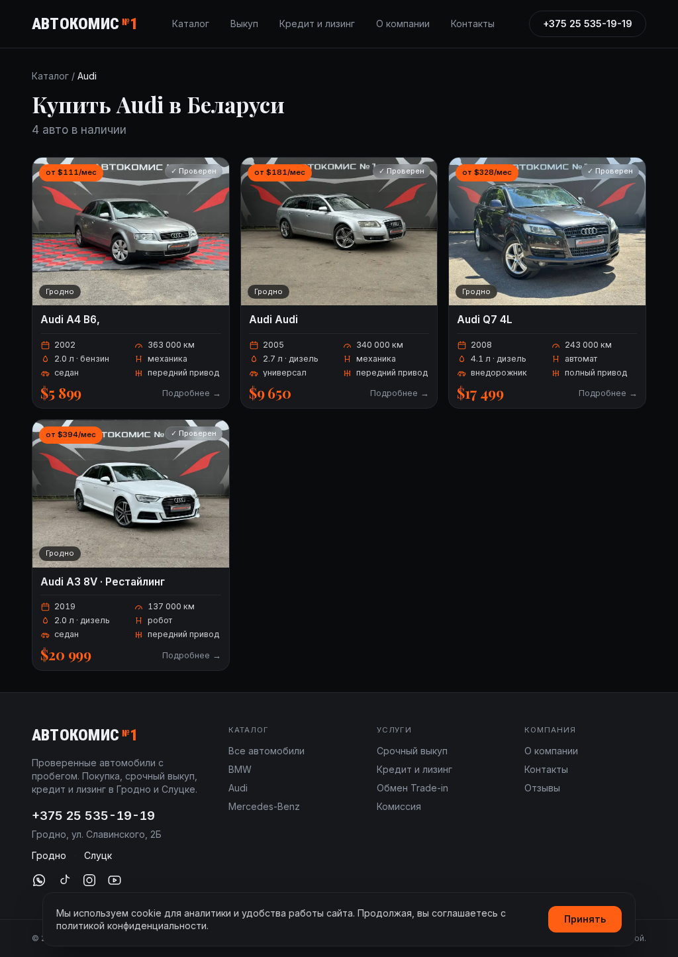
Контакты (473, 23)
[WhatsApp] (39, 880)
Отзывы (542, 787)
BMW (240, 769)
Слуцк (98, 855)
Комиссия (399, 806)
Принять (585, 919)
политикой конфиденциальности (131, 925)
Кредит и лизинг (317, 23)
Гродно (49, 855)
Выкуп (244, 23)
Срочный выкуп (412, 750)
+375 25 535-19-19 (587, 23)
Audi (238, 787)
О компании (403, 23)
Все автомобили (266, 750)
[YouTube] (114, 880)
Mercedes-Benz (264, 806)
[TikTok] (64, 880)
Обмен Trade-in (412, 787)
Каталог (190, 23)
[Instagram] (89, 880)
